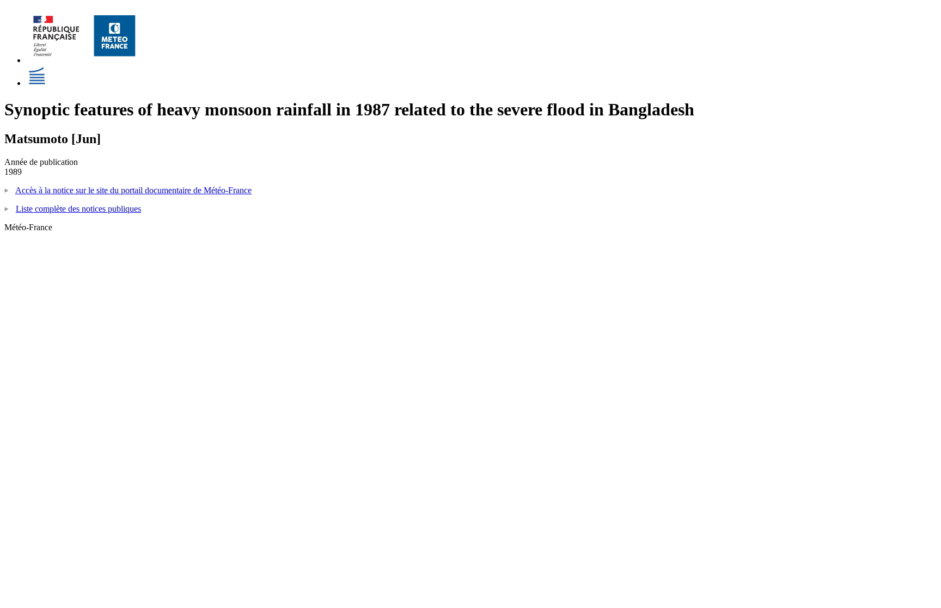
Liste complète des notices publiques (78, 208)
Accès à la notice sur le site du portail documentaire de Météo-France (133, 190)
